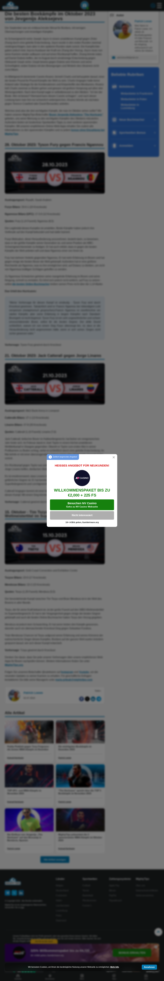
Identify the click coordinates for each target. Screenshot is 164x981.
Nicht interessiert (82, 515)
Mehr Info (114, 967)
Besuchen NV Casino (82, 505)
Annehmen (149, 967)
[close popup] (113, 457)
